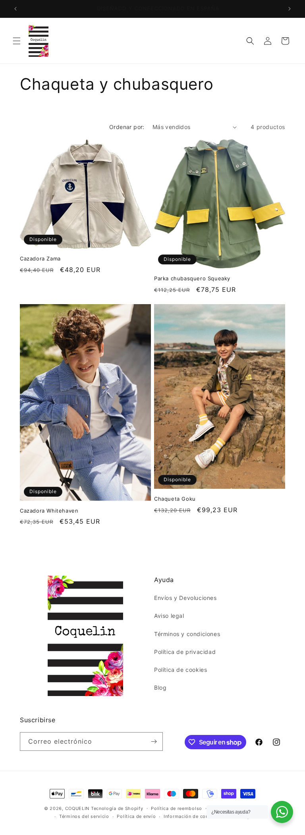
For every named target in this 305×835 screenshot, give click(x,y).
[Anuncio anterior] (15, 8)
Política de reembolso (176, 808)
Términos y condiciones (187, 634)
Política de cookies (180, 669)
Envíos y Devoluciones (185, 597)
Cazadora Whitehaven (49, 510)
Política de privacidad (185, 651)
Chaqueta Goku (175, 499)
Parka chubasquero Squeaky (192, 278)
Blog (160, 687)
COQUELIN (77, 808)
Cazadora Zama (40, 258)
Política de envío (136, 816)
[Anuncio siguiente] (289, 8)
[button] (16, 41)
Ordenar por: (127, 126)
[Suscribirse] (153, 741)
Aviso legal (169, 615)
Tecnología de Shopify (117, 808)
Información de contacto (192, 816)
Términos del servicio (84, 816)
